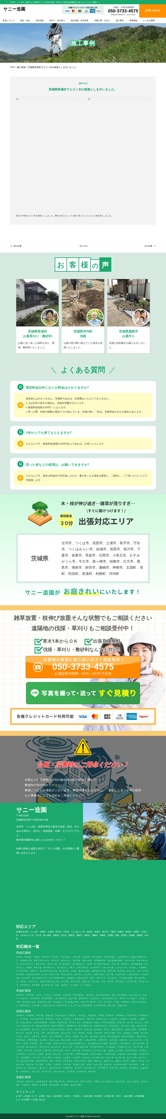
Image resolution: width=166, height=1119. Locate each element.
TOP (20, 1096)
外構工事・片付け (102, 20)
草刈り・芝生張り (57, 20)
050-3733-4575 (123, 11)
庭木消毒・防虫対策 (79, 20)
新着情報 (133, 20)
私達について (8, 20)
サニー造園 (80, 1116)
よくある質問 (149, 20)
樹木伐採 (40, 20)
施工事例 (120, 20)
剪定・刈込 (25, 20)
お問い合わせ (39, 1099)
